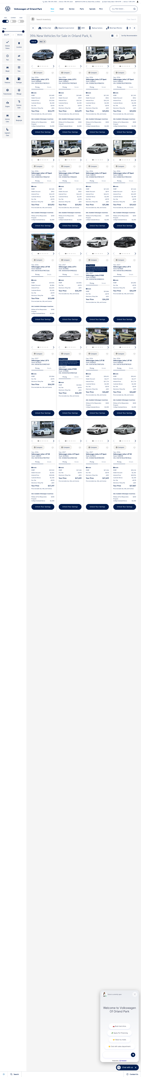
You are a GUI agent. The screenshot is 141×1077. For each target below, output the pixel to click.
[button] (7, 45)
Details (49, 87)
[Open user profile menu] (137, 2)
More (101, 9)
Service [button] (71, 9)
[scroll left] (33, 28)
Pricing (37, 87)
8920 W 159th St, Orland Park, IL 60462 (88, 1)
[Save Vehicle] (52, 73)
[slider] (3, 31)
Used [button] (61, 9)
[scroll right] (134, 28)
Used (20, 17)
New (52, 9)
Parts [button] (82, 9)
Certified (13, 17)
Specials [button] (92, 9)
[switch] (5, 20)
